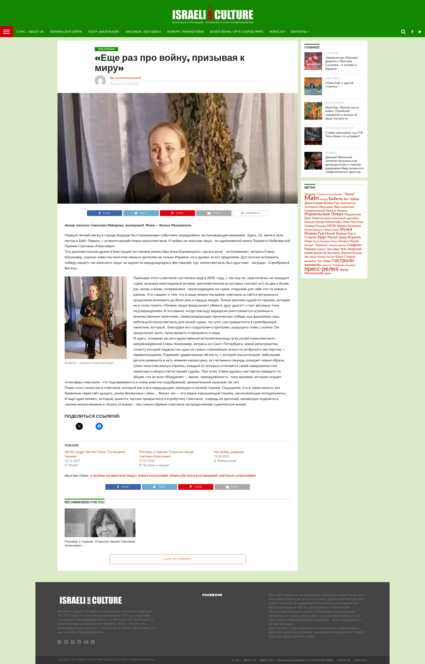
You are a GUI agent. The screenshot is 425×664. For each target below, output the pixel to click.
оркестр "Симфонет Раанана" (339, 265)
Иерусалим (326, 207)
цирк (327, 273)
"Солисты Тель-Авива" (330, 194)
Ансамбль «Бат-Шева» (143, 31)
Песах (334, 241)
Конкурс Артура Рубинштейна (323, 222)
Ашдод (324, 199)
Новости (277, 31)
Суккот (321, 249)
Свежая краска (337, 245)
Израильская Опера (66, 31)
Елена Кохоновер (153, 475)
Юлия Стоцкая (345, 256)
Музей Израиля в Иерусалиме (321, 230)
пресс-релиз (321, 269)
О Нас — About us (244, 660)
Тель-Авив (333, 249)
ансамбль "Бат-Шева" (317, 261)
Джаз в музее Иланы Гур (321, 203)
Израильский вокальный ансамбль (335, 218)
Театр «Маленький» (104, 31)
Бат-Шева (351, 199)
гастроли (343, 260)
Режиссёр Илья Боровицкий (193, 475)
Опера (308, 241)
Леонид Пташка (315, 226)
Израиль (342, 210)
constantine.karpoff (127, 78)
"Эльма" (349, 194)
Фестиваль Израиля (339, 253)
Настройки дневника (229, 452)
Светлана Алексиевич (237, 475)
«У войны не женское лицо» (113, 475)
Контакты (299, 31)
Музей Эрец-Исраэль (344, 237)
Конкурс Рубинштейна (185, 31)
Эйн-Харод (310, 257)
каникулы (313, 265)
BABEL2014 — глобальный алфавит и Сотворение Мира (296, 660)
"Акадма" (310, 194)
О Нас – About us (30, 31)
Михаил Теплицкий (349, 226)
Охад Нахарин (321, 241)
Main (311, 198)
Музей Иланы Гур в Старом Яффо (236, 31)
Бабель (336, 199)
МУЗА (331, 226)
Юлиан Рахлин (325, 257)
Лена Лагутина (353, 222)
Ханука (357, 253)
